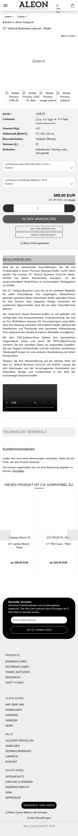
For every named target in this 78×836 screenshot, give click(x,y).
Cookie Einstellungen (39, 817)
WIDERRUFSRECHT (17, 787)
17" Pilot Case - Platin (58, 543)
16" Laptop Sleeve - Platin (19, 545)
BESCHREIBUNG (17, 260)
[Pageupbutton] (68, 830)
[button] (8, 208)
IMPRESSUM (13, 797)
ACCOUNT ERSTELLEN (19, 740)
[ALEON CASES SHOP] (33, 5)
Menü (5, 5)
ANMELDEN (12, 745)
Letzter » (22, 16)
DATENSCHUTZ (14, 776)
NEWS (9, 725)
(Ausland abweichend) (45, 123)
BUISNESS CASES (16, 661)
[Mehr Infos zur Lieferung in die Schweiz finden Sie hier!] (39, 812)
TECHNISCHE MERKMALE (25, 432)
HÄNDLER (11, 720)
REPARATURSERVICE (18, 751)
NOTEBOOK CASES (17, 666)
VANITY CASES (14, 682)
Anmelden (18, 470)
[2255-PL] (39, 61)
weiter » (9, 16)
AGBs (8, 792)
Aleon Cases (68, 35)
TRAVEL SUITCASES (17, 672)
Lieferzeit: (9, 119)
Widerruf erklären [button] (39, 805)
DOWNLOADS (13, 709)
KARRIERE (11, 715)
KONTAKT (11, 761)
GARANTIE (11, 756)
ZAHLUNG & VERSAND (19, 781)
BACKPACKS (12, 677)
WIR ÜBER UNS (14, 704)
